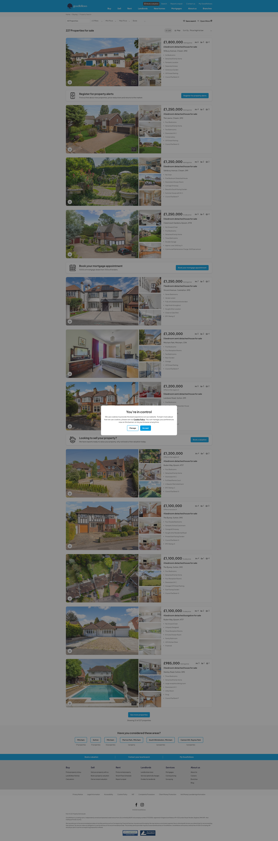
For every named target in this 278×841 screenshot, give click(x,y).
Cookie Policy (139, 419)
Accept (145, 428)
